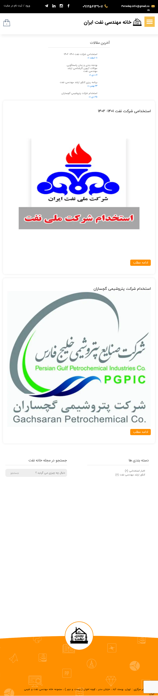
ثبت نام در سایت (13, 6)
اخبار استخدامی (135, 471)
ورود (27, 6)
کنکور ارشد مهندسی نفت (130, 475)
